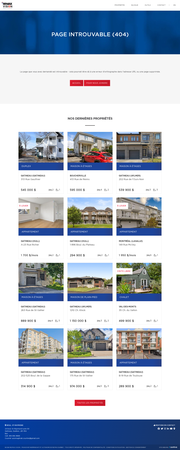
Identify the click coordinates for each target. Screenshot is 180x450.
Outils (148, 5)
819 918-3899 (14, 436)
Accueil (76, 83)
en (175, 5)
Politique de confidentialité (94, 447)
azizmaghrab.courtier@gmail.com (26, 438)
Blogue (134, 5)
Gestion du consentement (136, 447)
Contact (161, 5)
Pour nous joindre (97, 83)
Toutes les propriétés (90, 403)
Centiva (173, 447)
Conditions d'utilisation (115, 447)
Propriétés (120, 5)
